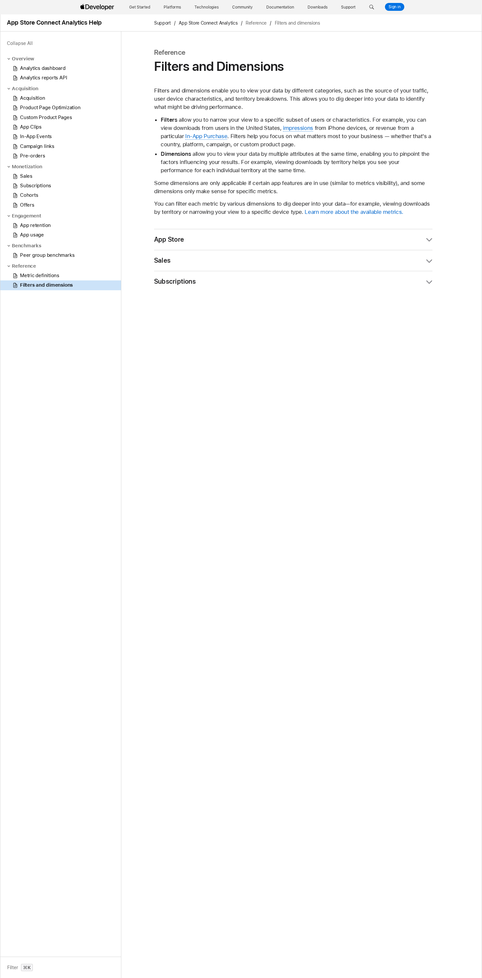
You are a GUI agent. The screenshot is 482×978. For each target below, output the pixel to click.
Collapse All (20, 43)
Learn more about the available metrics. (354, 212)
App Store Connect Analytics (208, 23)
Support (162, 23)
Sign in (395, 7)
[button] (372, 7)
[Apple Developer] (98, 7)
